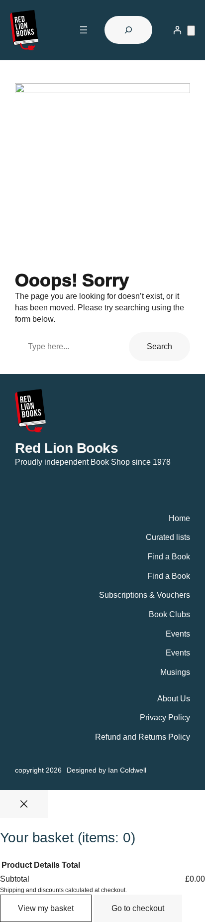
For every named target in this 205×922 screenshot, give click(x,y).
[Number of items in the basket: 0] (191, 30)
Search (159, 346)
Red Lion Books (66, 448)
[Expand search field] (128, 30)
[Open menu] (84, 30)
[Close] (24, 804)
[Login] (177, 30)
